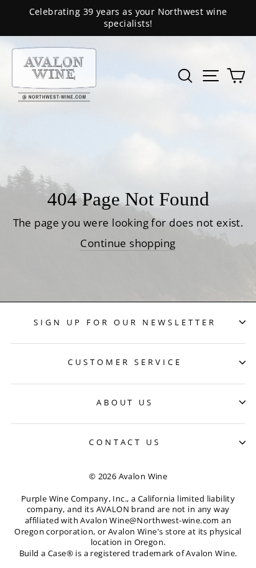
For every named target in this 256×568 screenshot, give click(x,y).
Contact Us (125, 442)
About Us (125, 402)
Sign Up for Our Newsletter (125, 322)
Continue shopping (127, 243)
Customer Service (125, 361)
